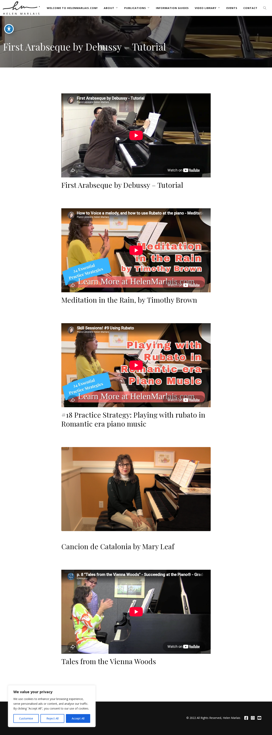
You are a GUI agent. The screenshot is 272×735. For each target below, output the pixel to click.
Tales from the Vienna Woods (108, 661)
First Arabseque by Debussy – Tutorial (122, 185)
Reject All (52, 718)
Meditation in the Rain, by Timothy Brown (129, 299)
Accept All (78, 718)
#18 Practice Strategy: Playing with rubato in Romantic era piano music (133, 419)
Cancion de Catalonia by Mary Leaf (117, 546)
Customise (26, 718)
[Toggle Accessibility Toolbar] (9, 29)
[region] (52, 706)
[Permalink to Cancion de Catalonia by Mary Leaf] (136, 489)
